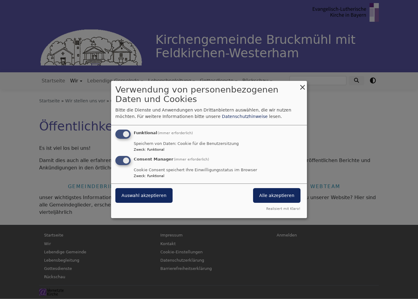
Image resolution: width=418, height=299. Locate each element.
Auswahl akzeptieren (143, 195)
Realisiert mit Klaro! (283, 209)
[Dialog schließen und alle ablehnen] (302, 85)
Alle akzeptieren (276, 195)
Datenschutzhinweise (245, 116)
